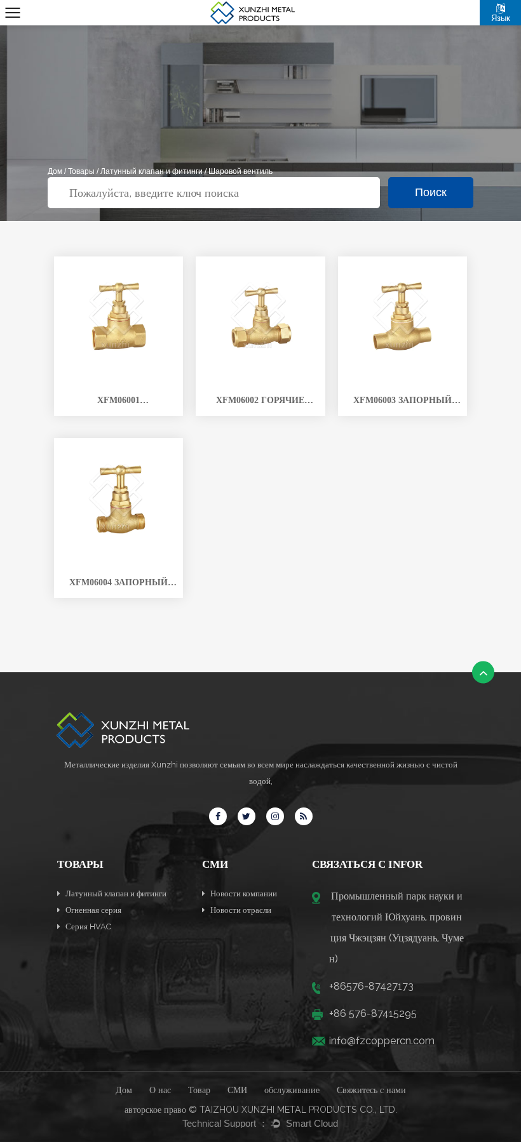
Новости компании (242, 893)
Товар (199, 1090)
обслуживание (292, 1090)
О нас (160, 1090)
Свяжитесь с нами (371, 1090)
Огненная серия (92, 910)
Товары (81, 171)
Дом (55, 171)
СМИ (237, 1090)
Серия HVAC (87, 926)
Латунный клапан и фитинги (151, 171)
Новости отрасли (239, 910)
